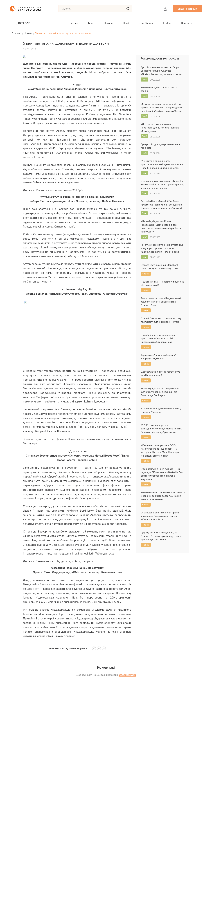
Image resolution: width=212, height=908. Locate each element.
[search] (128, 9)
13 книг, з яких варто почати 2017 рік (59, 190)
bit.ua (92, 72)
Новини (108, 22)
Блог (91, 22)
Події (126, 22)
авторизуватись (127, 674)
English (167, 22)
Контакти (186, 22)
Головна (16, 33)
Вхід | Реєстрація (187, 8)
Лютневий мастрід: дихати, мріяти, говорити (64, 561)
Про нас (73, 22)
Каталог (24, 23)
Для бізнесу (146, 22)
